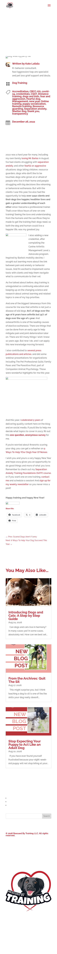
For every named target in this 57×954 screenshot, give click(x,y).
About (9, 917)
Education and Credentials (21, 798)
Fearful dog (33, 98)
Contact (10, 941)
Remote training (22, 106)
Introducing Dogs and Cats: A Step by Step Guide (25, 615)
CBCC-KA (35, 91)
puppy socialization (34, 103)
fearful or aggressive (35, 165)
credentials (23, 93)
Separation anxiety (35, 108)
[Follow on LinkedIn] (31, 825)
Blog (8, 933)
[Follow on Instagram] (26, 825)
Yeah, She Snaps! (31, 845)
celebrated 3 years (30, 420)
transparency (20, 113)
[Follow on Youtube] (37, 825)
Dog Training (19, 82)
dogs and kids (31, 96)
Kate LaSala (32, 63)
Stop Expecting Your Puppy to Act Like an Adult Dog (24, 744)
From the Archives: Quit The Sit (26, 680)
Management (20, 101)
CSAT (34, 93)
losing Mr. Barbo (30, 158)
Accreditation (20, 91)
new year (34, 101)
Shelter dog (19, 111)
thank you (33, 111)
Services (10, 925)
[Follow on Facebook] (20, 825)
